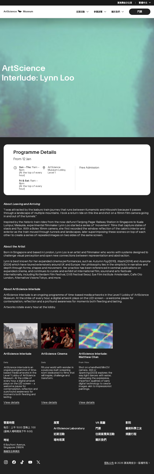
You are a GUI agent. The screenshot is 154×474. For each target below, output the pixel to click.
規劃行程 (131, 434)
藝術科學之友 (134, 428)
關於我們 (100, 439)
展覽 (56, 422)
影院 (128, 422)
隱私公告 (109, 463)
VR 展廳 (100, 422)
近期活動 (59, 434)
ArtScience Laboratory (69, 428)
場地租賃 (59, 439)
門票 (98, 428)
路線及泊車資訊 (12, 451)
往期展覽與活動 (105, 434)
